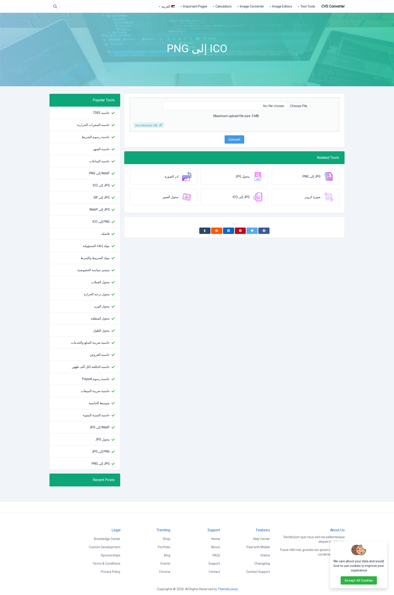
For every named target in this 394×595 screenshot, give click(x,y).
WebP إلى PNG (99, 173)
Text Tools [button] (307, 6)
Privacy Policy (110, 572)
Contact (214, 572)
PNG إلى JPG (101, 451)
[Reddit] (216, 231)
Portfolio (164, 547)
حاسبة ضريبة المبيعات (95, 391)
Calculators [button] (223, 6)
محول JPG (102, 439)
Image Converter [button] (252, 6)
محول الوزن (102, 306)
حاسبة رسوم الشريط (96, 137)
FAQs (216, 555)
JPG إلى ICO (101, 185)
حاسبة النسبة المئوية (96, 415)
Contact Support (258, 572)
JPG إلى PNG (101, 463)
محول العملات (100, 282)
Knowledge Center (107, 539)
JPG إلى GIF (101, 197)
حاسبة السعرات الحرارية (93, 125)
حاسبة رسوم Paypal (96, 379)
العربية (165, 6)
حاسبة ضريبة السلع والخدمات (90, 342)
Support (214, 563)
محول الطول (101, 330)
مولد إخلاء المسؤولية (96, 246)
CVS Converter (333, 6)
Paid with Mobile (258, 547)
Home (215, 539)
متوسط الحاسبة (99, 403)
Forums (164, 572)
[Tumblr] (204, 231)
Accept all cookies (359, 580)
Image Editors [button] (282, 6)
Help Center (261, 539)
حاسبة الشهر (101, 149)
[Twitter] (252, 231)
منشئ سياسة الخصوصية (93, 270)
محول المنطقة (100, 318)
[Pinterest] (240, 231)
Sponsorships (110, 555)
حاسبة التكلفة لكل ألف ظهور (91, 367)
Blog (167, 555)
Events (165, 563)
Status (265, 555)
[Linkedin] (228, 231)
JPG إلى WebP (99, 209)
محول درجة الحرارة (97, 294)
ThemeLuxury (228, 589)
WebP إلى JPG (99, 427)
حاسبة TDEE (101, 113)
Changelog (262, 563)
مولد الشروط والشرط (95, 258)
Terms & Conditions (106, 563)
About (215, 547)
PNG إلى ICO (101, 221)
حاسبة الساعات (99, 161)
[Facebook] (264, 231)
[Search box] (55, 6)
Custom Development (104, 547)
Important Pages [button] (195, 6)
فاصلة (105, 234)
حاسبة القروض (100, 354)
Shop (166, 539)
